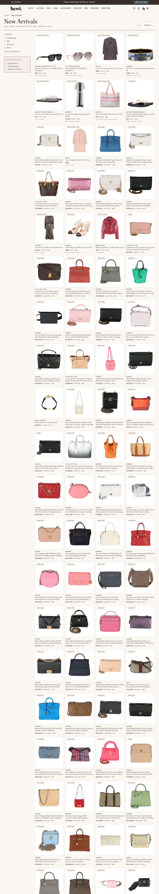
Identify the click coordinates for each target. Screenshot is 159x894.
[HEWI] (16, 8)
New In (30, 8)
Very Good (10, 44)
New (8, 41)
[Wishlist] (135, 8)
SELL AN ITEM (141, 2)
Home (6, 15)
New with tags (11, 38)
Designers (95, 8)
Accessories (66, 8)
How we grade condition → (12, 51)
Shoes (55, 8)
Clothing (40, 8)
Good (9, 48)
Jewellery (77, 8)
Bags (48, 8)
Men (86, 8)
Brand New (105, 8)
